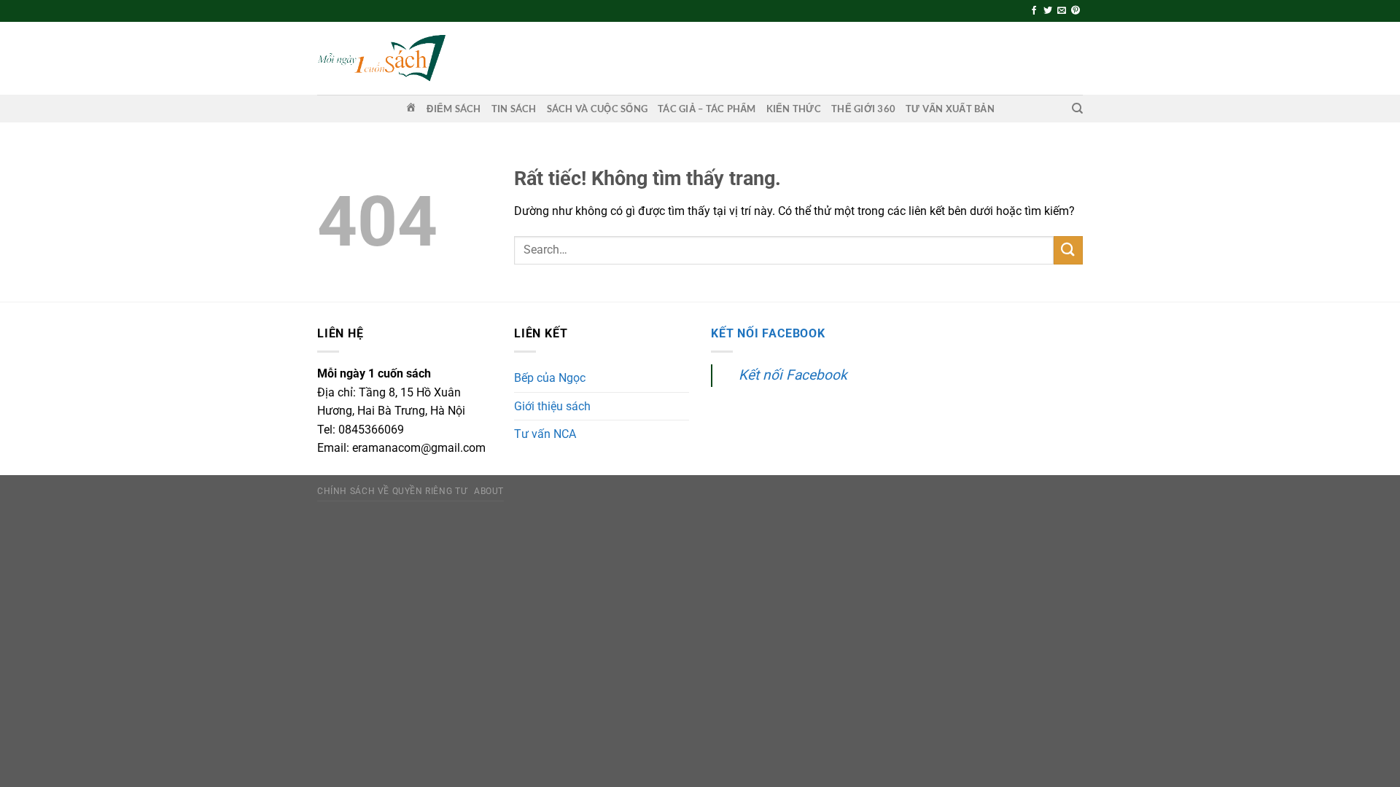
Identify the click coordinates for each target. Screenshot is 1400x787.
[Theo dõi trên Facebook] (1034, 11)
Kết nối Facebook (768, 333)
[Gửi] (1068, 250)
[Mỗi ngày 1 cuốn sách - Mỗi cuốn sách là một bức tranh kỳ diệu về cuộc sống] (381, 58)
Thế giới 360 (863, 108)
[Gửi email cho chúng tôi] (1061, 11)
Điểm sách (454, 108)
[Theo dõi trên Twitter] (1047, 11)
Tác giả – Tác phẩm (707, 108)
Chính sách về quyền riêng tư (392, 491)
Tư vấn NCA (545, 434)
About (489, 491)
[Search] (1077, 108)
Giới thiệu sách (552, 406)
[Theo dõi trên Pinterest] (1075, 11)
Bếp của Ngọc (550, 378)
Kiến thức (793, 108)
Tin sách (514, 108)
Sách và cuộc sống (597, 108)
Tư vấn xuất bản (950, 108)
